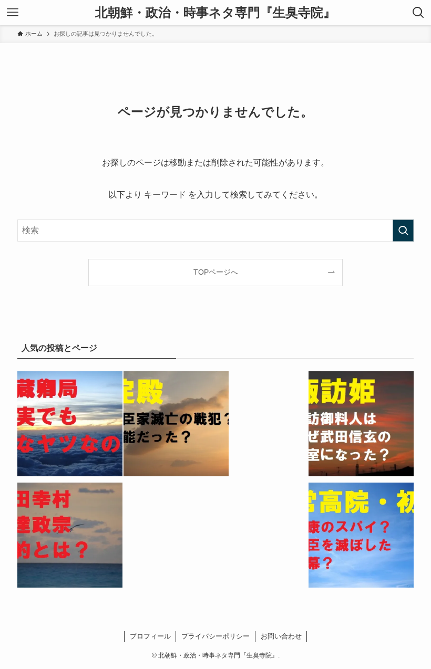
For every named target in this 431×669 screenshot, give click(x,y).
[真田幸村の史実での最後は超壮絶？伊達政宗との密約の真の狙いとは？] (69, 537)
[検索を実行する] (403, 230)
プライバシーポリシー (215, 636)
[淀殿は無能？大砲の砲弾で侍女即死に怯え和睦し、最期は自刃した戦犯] (176, 425)
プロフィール (150, 636)
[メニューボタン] (12, 12)
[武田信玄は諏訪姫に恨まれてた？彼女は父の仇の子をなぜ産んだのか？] (361, 425)
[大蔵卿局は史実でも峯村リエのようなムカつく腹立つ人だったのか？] (69, 425)
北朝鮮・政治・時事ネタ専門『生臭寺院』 (215, 12)
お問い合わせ (281, 636)
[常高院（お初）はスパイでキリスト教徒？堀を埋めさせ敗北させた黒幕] (361, 537)
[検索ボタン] (418, 12)
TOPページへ (215, 272)
